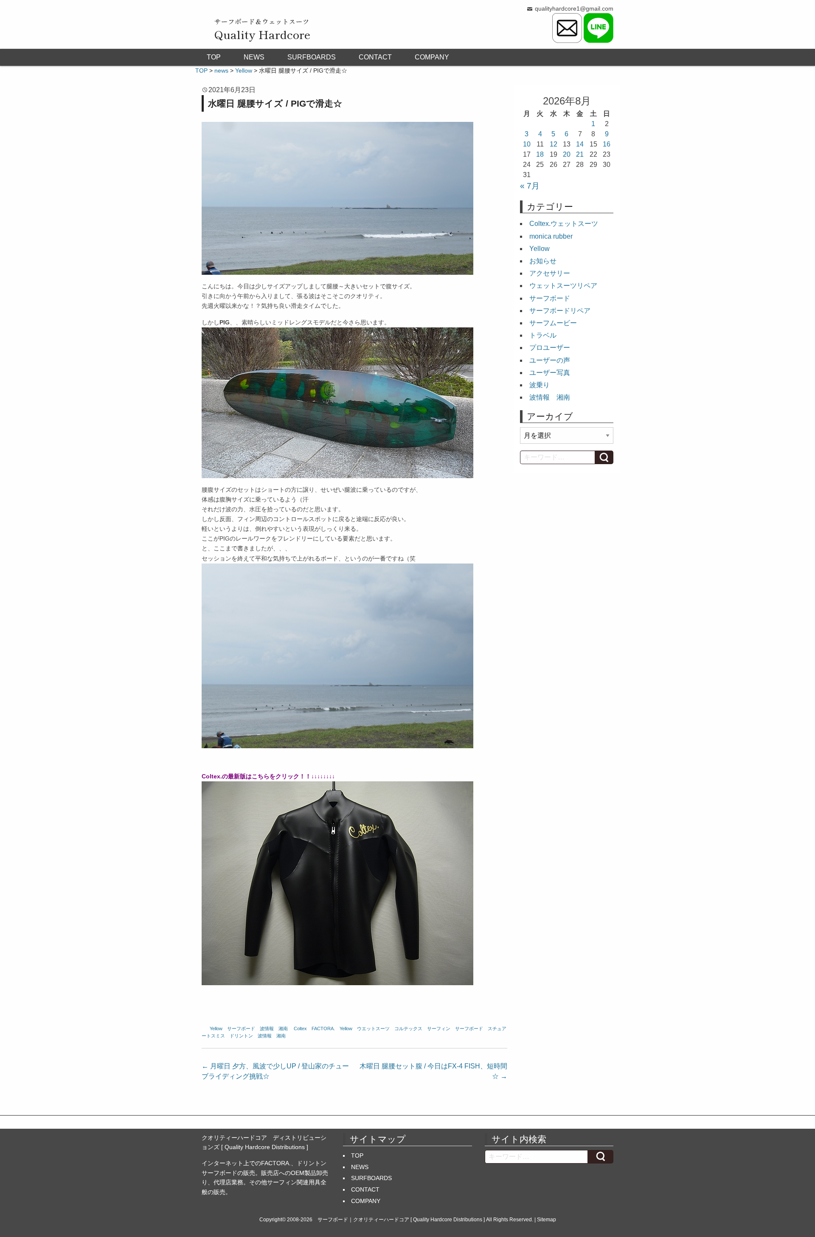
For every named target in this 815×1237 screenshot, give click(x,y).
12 (553, 144)
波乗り (539, 385)
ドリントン (241, 1035)
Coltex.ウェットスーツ (563, 223)
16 (606, 144)
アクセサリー (549, 273)
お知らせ (542, 261)
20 (566, 154)
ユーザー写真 (549, 372)
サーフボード (241, 1028)
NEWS (254, 57)
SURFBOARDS (311, 57)
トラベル (542, 335)
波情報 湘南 (274, 1028)
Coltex (300, 1028)
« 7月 (530, 185)
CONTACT (375, 57)
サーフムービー (553, 323)
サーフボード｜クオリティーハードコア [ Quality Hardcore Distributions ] (401, 1220)
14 (580, 144)
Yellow (216, 1028)
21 (580, 154)
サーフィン (438, 1028)
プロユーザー (549, 347)
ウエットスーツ (373, 1028)
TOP (214, 57)
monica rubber (551, 236)
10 (527, 144)
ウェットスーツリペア (563, 285)
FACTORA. (323, 1028)
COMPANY (432, 57)
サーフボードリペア (559, 310)
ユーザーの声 (549, 360)
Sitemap (546, 1220)
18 (540, 154)
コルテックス (408, 1028)
